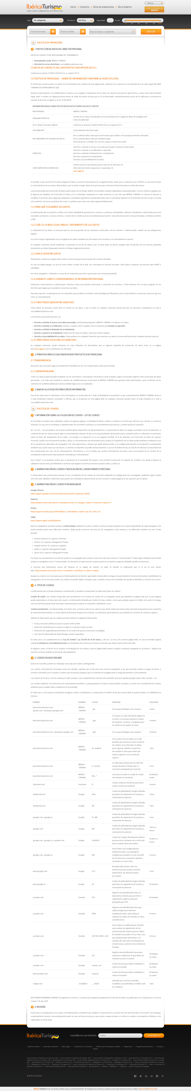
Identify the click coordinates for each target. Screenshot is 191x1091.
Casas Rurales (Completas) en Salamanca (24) (109, 1058)
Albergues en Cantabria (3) (102, 1062)
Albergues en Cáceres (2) (40, 1064)
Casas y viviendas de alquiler (138, 1066)
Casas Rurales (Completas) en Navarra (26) (42, 1058)
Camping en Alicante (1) (137, 1064)
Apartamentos (94, 1066)
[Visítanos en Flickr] (151, 1076)
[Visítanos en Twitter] (140, 1076)
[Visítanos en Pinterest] (162, 1076)
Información (152, 1089)
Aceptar (142, 1089)
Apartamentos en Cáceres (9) (42, 1062)
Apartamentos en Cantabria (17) (140, 1058)
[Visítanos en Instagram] (157, 1076)
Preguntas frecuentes (144, 1046)
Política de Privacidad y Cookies (108, 1046)
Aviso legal (66, 1046)
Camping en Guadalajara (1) (117, 1064)
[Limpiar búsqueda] (133, 31)
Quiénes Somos (34, 1046)
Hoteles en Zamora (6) (63, 1062)
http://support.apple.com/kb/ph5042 (46, 520)
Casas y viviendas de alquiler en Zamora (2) (88, 1064)
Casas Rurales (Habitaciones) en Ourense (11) (94, 1060)
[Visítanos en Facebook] (135, 1076)
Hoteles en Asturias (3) (82, 1062)
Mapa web (128, 1046)
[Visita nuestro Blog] (146, 1076)
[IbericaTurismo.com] (43, 1035)
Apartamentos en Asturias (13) (64, 1060)
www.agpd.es (78, 171)
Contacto (84, 6)
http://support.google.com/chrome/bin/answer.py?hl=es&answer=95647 (60, 493)
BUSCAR (151, 31)
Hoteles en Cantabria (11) (121, 1060)
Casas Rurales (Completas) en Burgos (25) (75, 1058)
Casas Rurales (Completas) (77, 1066)
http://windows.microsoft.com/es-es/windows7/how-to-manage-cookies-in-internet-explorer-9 (71, 502)
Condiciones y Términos (83, 1046)
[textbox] (110, 31)
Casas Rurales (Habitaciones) (55, 1066)
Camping (123, 1066)
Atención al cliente (50, 1046)
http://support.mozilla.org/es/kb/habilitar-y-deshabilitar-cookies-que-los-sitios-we (66, 511)
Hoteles (104, 1066)
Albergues (113, 1066)
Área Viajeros (125, 6)
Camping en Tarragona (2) (61, 1064)
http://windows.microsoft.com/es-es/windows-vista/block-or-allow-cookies (67, 570)
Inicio (73, 6)
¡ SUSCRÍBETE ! (154, 1035)
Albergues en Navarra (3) (123, 1062)
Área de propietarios (103, 6)
